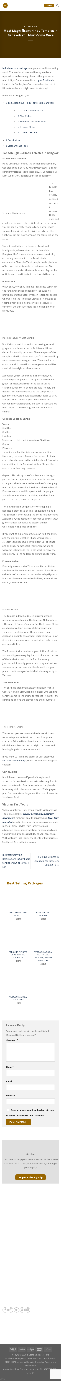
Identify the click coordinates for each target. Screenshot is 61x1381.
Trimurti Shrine (26, 132)
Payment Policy (9, 1278)
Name (10, 1067)
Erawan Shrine (26, 127)
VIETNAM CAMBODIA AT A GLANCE (18, 998)
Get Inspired (30, 26)
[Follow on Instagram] (10, 1310)
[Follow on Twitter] (16, 1310)
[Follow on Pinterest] (22, 1310)
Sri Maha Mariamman (29, 110)
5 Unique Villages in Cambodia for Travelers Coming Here (46, 860)
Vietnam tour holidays (14, 760)
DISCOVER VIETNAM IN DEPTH (18, 914)
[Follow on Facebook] (5, 1310)
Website (10, 1095)
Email (9, 1081)
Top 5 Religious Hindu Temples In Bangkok (29, 102)
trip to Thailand (44, 80)
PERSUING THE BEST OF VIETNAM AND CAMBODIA (18, 955)
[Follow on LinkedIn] (27, 1310)
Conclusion (13, 140)
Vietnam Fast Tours (17, 145)
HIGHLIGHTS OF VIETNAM (43, 914)
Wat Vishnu (24, 116)
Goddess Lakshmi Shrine (31, 121)
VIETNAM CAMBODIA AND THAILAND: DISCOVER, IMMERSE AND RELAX (43, 956)
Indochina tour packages (15, 68)
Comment (12, 1040)
